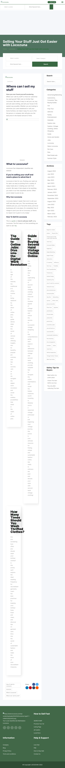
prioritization (50, 311)
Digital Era (49, 248)
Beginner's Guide (51, 229)
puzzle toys (49, 321)
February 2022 (52, 216)
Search (46, 64)
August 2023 (51, 171)
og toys (48, 300)
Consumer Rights (51, 245)
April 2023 (50, 183)
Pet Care (50, 149)
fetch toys (49, 266)
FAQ (35, 748)
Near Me (49, 297)
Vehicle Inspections (51, 352)
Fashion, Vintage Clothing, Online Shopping (52, 128)
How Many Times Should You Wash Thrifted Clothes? (17, 522)
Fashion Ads (51, 123)
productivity (49, 317)
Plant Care (49, 307)
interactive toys (50, 286)
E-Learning (49, 262)
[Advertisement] (32, 22)
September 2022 (52, 198)
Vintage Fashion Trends (52, 356)
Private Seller (50, 314)
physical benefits (51, 304)
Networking (55, 297)
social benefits (50, 331)
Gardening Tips (50, 279)
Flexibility (56, 266)
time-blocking (50, 338)
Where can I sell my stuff (12, 695)
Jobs (49, 140)
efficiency (56, 262)
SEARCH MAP (38, 721)
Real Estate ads (52, 155)
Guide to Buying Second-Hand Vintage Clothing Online (34, 246)
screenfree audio (51, 324)
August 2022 (51, 201)
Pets (48, 152)
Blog (4, 748)
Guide (49, 134)
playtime (56, 307)
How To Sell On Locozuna (10, 685)
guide (13, 221)
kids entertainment (51, 290)
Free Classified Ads (51, 269)
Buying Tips (55, 233)
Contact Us (37, 754)
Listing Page (37, 727)
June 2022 (50, 204)
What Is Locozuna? (11, 692)
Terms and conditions (9, 754)
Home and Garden (53, 137)
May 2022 (50, 207)
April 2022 (50, 210)
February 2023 (52, 189)
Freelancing (49, 272)
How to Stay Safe (39, 751)
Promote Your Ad (39, 724)
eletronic (50, 112)
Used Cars (49, 349)
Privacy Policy (7, 751)
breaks (48, 233)
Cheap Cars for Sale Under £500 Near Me (52, 237)
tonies (54, 345)
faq (15, 226)
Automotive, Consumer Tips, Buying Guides (52, 100)
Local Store (37, 733)
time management (51, 342)
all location (37, 730)
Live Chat (36, 745)
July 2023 (50, 174)
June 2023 (50, 177)
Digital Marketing (51, 252)
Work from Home (51, 359)
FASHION (50, 120)
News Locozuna (52, 146)
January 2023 (51, 192)
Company (6, 745)
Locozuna (10, 81)
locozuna (8, 689)
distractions (49, 259)
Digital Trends (50, 255)
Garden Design (50, 276)
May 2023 (50, 180)
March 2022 (51, 213)
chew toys (49, 241)
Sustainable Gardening (52, 335)
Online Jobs (55, 300)
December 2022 (52, 195)
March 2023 (51, 186)
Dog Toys (50, 108)
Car (48, 105)
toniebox (49, 345)
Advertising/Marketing (54, 95)
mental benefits (50, 293)
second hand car (51, 328)
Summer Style (51, 158)
